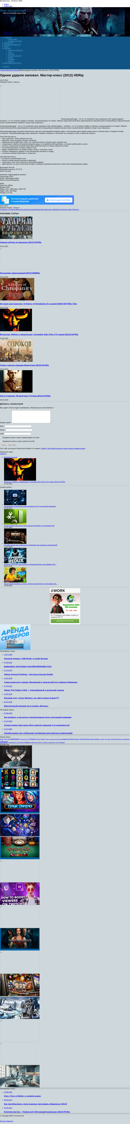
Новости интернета (15, 50)
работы (40, 742)
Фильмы (11, 54)
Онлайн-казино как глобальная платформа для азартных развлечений (30, 545)
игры (109, 739)
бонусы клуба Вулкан (81, 739)
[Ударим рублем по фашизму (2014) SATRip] (16, 238)
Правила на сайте (15, 41)
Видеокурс (15, 739)
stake (8, 739)
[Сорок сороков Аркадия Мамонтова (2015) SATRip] (16, 361)
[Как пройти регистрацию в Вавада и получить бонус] (20, 995)
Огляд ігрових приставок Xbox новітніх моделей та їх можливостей (29, 526)
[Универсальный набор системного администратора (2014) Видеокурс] (20, 973)
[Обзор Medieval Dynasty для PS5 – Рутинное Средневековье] (20, 1018)
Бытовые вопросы (12, 63)
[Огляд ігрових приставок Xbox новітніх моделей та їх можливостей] (15, 524)
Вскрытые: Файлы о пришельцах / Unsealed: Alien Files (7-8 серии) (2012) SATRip (39, 334)
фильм (62, 742)
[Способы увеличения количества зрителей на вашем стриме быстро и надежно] (20, 904)
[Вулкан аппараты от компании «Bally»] (20, 790)
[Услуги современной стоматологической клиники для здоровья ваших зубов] (20, 1087)
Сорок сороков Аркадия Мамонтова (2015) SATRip (24, 365)
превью (27, 742)
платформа (20, 742)
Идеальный (23, 739)
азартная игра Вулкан (55, 739)
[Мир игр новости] (13, 29)
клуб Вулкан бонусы (117, 739)
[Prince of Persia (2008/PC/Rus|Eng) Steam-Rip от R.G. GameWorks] (18, 1064)
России (38, 739)
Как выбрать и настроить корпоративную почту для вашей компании (30, 506)
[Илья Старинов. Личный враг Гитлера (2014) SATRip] (16, 392)
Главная (3, 70)
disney (2, 739)
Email (2, 430)
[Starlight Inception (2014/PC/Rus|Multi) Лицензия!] (16, 767)
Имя (2, 426)
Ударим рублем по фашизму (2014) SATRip (20, 242)
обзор (4, 742)
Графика (11, 59)
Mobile (10, 57)
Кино (6, 46)
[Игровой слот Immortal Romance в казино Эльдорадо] (20, 950)
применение (34, 742)
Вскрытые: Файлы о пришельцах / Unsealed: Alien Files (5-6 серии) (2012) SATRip (34, 482)
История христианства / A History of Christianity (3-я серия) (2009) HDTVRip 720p (38, 304)
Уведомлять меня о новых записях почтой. (18, 441)
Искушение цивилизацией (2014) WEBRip (20, 273)
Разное (7, 48)
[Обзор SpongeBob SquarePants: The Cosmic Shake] (20, 836)
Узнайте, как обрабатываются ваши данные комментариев (63, 448)
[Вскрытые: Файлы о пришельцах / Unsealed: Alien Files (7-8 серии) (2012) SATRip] (16, 330)
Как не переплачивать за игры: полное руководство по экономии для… (31, 584)
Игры (10, 52)
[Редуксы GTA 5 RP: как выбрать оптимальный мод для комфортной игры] (15, 562)
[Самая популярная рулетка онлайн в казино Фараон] (20, 858)
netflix (5, 739)
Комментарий (5, 422)
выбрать (97, 739)
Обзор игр (8, 43)
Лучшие (32, 739)
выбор (92, 739)
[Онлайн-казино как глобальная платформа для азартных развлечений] (15, 543)
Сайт (2, 434)
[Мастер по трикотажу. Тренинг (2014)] (20, 881)
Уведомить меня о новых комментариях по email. (21, 437)
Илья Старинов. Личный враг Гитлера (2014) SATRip (25, 396)
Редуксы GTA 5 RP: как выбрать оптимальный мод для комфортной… (30, 564)
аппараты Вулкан (67, 739)
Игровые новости (12, 45)
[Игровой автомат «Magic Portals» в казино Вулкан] (20, 813)
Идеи (27, 739)
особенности (12, 742)
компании (126, 739)
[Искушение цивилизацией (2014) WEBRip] (17, 269)
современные (51, 742)
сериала (45, 742)
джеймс (102, 739)
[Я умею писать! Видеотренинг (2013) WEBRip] (20, 927)
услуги (58, 742)
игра (106, 739)
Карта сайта (12, 39)
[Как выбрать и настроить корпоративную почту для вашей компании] (15, 504)
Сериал (43, 739)
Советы (47, 739)
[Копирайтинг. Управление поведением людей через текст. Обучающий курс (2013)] (20, 1041)
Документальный (14, 56)
